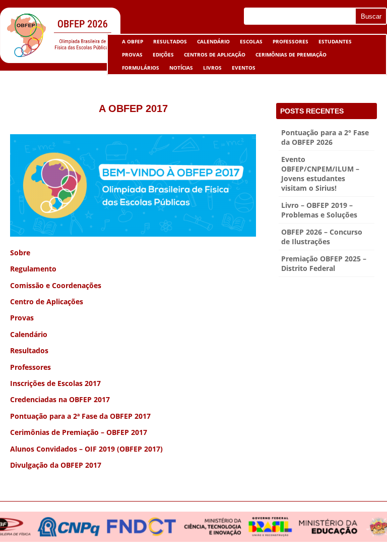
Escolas (249, 43)
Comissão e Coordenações (55, 285)
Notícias (181, 67)
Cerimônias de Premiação (288, 56)
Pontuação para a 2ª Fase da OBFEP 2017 (80, 416)
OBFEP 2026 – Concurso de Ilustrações (321, 236)
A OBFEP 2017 (133, 108)
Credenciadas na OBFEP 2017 (60, 399)
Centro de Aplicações (46, 301)
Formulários (138, 69)
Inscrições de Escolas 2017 (55, 383)
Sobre (20, 252)
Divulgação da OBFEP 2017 (55, 465)
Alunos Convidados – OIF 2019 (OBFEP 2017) (86, 449)
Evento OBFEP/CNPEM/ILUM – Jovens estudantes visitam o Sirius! (320, 173)
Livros (210, 69)
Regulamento (33, 268)
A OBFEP (130, 43)
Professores (290, 41)
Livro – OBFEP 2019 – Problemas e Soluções (319, 209)
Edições (163, 54)
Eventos (241, 69)
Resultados (170, 41)
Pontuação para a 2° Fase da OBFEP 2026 (325, 137)
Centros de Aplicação (212, 56)
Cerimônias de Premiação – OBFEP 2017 (78, 432)
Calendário (213, 41)
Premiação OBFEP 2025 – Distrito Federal (323, 263)
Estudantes (332, 43)
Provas (132, 54)
